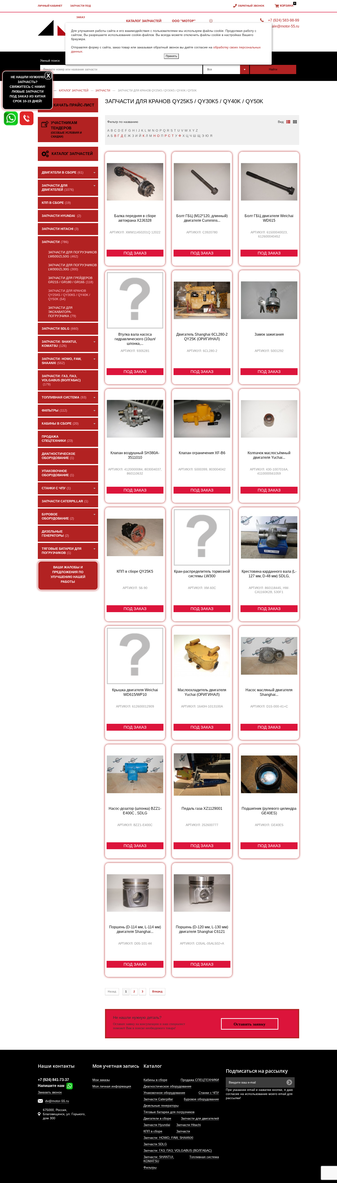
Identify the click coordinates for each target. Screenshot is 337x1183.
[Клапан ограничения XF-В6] (202, 419)
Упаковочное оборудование (164, 1093)
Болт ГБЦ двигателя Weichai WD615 (269, 218)
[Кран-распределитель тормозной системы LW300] (202, 537)
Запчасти (183, 1131)
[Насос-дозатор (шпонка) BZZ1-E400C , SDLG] (135, 774)
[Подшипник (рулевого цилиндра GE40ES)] (269, 774)
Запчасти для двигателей (200, 1118)
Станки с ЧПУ (209, 1093)
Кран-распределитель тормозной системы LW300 (202, 573)
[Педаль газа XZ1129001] (202, 774)
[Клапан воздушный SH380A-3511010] (135, 419)
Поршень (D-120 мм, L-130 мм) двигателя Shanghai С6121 (202, 929)
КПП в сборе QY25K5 (135, 571)
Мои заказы (101, 1080)
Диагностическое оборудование (167, 1086)
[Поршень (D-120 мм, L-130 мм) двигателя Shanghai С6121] (202, 893)
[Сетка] (295, 122)
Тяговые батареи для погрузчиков (169, 1112)
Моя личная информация (111, 1086)
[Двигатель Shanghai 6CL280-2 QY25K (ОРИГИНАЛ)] (202, 300)
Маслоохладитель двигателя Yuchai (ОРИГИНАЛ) (202, 692)
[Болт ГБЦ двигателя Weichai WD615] (269, 182)
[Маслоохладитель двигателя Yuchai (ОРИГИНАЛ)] (202, 656)
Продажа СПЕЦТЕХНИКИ (200, 1080)
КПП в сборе (153, 1131)
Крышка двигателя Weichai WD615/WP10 (135, 692)
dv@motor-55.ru (57, 1101)
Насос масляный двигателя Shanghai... (269, 692)
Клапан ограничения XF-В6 (202, 453)
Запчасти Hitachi (188, 1125)
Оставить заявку (249, 1024)
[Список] (288, 122)
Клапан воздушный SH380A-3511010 (134, 455)
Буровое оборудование (201, 1099)
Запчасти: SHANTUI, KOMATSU (159, 1159)
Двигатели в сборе (157, 1118)
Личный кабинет (50, 5)
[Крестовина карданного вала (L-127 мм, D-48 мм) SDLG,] (269, 537)
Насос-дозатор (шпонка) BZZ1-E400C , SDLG (135, 811)
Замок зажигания (269, 334)
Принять (171, 56)
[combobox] (226, 69)
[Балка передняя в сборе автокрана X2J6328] (135, 182)
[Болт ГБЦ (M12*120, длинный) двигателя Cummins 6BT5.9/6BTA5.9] (202, 182)
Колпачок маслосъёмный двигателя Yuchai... (269, 455)
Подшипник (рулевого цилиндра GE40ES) (269, 811)
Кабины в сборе (155, 1080)
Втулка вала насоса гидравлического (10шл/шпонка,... (135, 339)
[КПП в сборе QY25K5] (135, 537)
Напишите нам (51, 1086)
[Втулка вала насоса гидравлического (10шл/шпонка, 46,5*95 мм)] (135, 300)
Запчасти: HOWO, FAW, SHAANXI (168, 1137)
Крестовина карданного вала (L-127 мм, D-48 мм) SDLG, (269, 573)
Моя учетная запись (115, 1066)
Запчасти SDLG (155, 1144)
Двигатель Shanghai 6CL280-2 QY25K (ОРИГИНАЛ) (202, 336)
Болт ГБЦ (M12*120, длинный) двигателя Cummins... (202, 218)
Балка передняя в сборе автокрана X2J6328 (135, 218)
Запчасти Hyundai (157, 1125)
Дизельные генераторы (161, 1105)
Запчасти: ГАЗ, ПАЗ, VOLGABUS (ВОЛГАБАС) (178, 1150)
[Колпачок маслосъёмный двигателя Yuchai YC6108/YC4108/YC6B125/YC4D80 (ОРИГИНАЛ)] (269, 419)
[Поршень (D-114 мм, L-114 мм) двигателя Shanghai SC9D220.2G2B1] (135, 893)
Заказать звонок (50, 1092)
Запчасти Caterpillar (158, 1099)
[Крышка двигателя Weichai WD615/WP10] (135, 656)
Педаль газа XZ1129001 (202, 808)
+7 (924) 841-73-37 (53, 1080)
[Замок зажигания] (269, 300)
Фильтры (150, 1167)
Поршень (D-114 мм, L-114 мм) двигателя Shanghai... (135, 929)
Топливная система (204, 1157)
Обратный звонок (251, 5)
